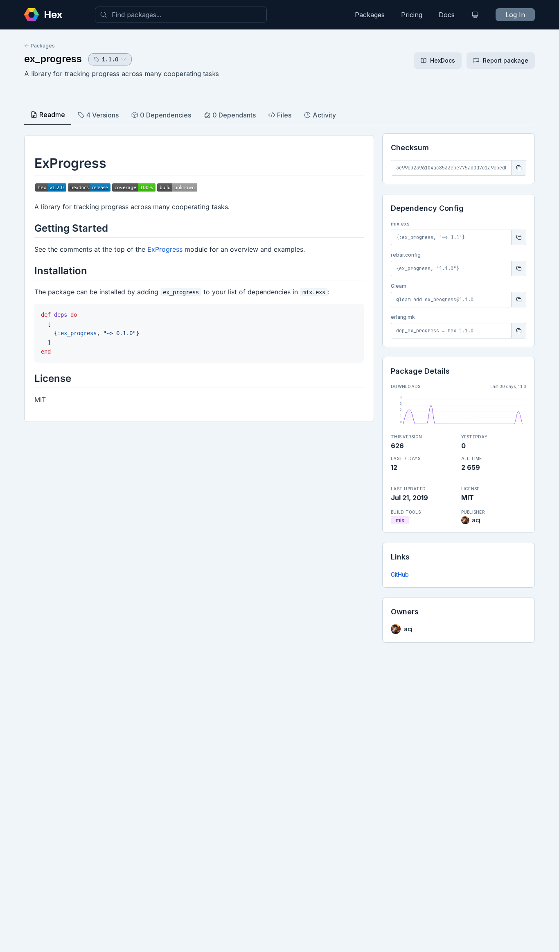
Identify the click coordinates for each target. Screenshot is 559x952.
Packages (370, 15)
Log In (515, 15)
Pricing (411, 15)
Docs (447, 15)
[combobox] (181, 15)
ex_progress (53, 59)
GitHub (400, 574)
